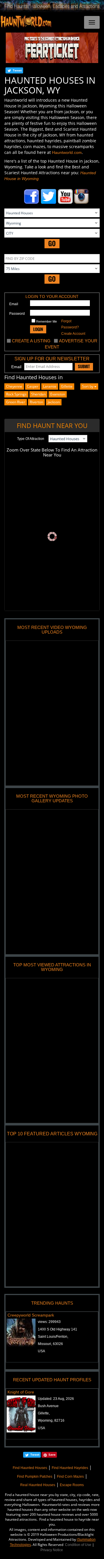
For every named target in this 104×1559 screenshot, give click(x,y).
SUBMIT (84, 366)
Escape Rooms (72, 1485)
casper (32, 386)
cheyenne (14, 386)
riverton (36, 402)
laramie (49, 386)
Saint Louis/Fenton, (53, 1337)
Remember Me (46, 321)
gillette (67, 386)
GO (52, 243)
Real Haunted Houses (37, 1485)
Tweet (17, 70)
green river (15, 402)
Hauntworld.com (67, 152)
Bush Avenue (48, 1406)
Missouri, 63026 (50, 1344)
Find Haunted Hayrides (70, 1468)
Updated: (56, 1399)
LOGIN (38, 329)
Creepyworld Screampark (31, 1315)
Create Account (73, 334)
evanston (57, 394)
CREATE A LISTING (31, 340)
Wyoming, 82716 (51, 1420)
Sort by (88, 386)
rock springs (16, 394)
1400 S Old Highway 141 (57, 1329)
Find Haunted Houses (30, 1468)
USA (41, 1351)
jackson (54, 402)
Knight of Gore (21, 1392)
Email (13, 304)
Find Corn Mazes (70, 1477)
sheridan (38, 394)
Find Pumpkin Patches (34, 1477)
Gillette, (44, 1413)
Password (17, 314)
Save (52, 1454)
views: (49, 1322)
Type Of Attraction (30, 439)
